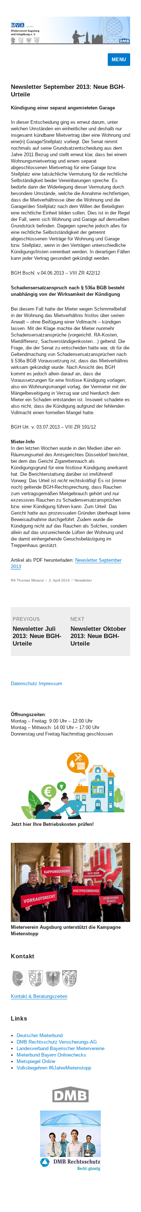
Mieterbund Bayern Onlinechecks (51, 1055)
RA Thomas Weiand (27, 580)
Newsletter (83, 580)
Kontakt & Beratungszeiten (39, 996)
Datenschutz (24, 683)
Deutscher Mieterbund (40, 1035)
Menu (119, 59)
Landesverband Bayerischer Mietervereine (60, 1048)
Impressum (50, 683)
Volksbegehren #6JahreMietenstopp (54, 1068)
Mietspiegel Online (36, 1061)
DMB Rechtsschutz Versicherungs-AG (57, 1042)
